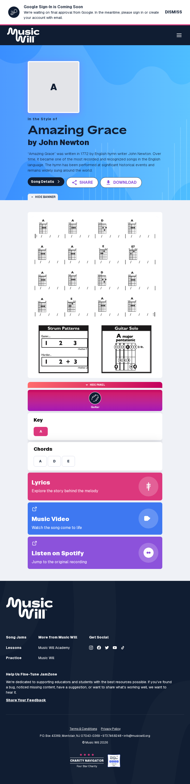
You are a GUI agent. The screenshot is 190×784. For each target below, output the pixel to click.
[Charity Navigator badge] (114, 760)
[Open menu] (179, 35)
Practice (14, 658)
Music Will (46, 658)
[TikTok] (123, 648)
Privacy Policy (110, 729)
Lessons (14, 648)
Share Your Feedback (26, 700)
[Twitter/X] (107, 648)
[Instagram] (91, 648)
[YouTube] (115, 648)
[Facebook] (99, 648)
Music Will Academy (54, 648)
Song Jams (16, 637)
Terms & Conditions (83, 729)
